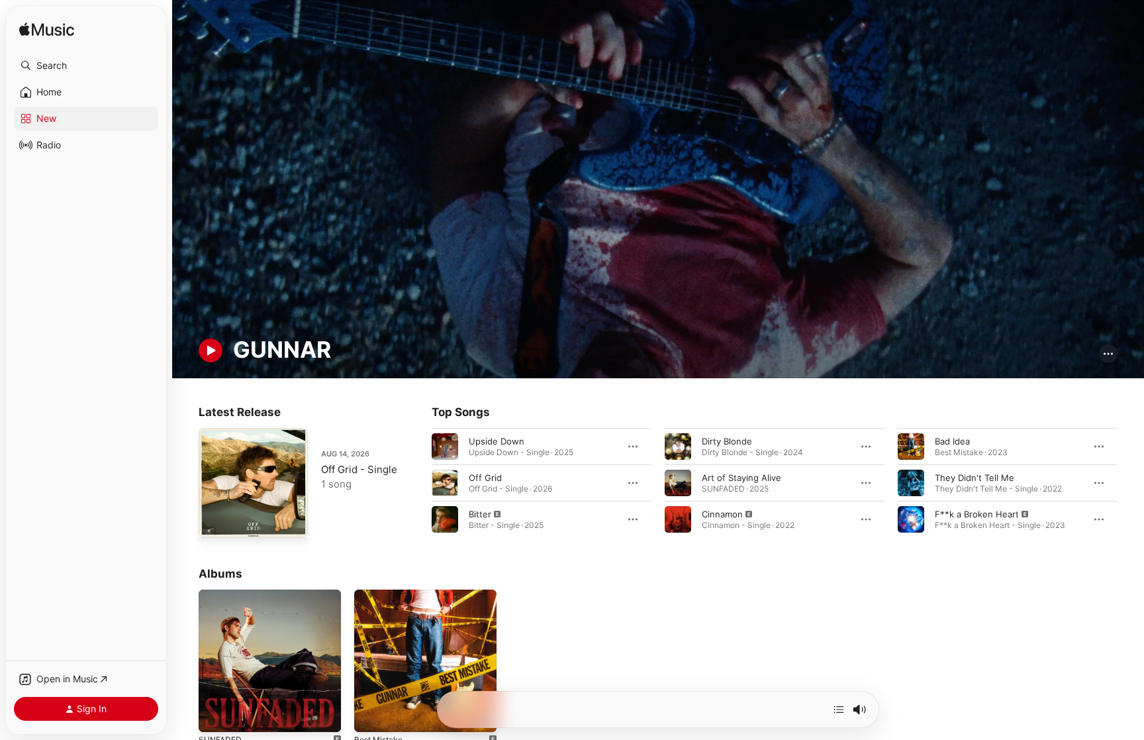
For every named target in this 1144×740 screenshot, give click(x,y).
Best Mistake (381, 595)
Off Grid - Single (359, 469)
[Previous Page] (418, 482)
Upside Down (496, 440)
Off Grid (485, 477)
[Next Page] (1130, 482)
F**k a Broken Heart (977, 513)
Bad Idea (952, 440)
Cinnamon (722, 513)
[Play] (210, 350)
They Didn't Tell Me (974, 477)
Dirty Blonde (727, 440)
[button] (86, 65)
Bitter (480, 513)
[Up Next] (839, 709)
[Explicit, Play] (445, 518)
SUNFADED (222, 595)
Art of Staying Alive (741, 477)
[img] (46, 30)
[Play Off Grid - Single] (215, 521)
